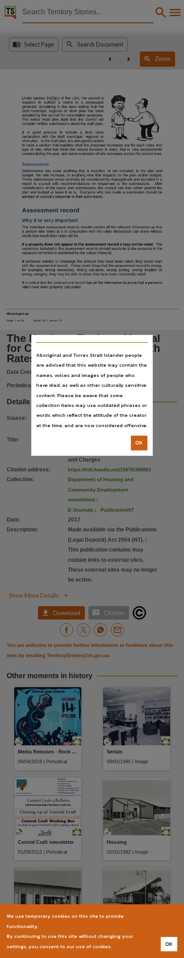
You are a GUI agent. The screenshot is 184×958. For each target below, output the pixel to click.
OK (139, 443)
